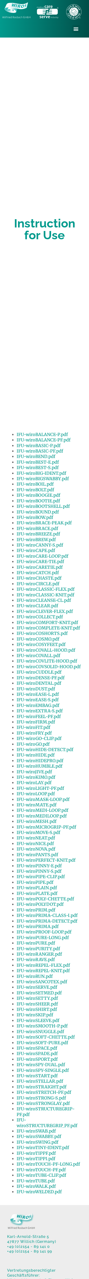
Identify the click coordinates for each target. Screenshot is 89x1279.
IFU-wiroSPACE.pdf (37, 1048)
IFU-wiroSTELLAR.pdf (40, 1081)
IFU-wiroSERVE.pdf (37, 987)
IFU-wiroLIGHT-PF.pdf (40, 788)
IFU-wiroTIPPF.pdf (36, 1153)
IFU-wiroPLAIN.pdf (37, 887)
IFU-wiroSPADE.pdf (37, 1053)
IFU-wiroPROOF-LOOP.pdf (44, 932)
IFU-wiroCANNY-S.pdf (40, 545)
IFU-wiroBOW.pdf (35, 517)
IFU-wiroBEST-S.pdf (38, 467)
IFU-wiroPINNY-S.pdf (39, 871)
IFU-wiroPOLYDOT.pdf (40, 904)
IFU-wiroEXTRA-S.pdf (40, 711)
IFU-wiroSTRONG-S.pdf (41, 1098)
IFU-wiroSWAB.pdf (36, 1131)
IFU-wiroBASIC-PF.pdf (40, 451)
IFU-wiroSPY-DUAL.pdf (41, 1064)
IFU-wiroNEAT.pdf (36, 838)
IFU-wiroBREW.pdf (36, 539)
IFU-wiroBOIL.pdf (35, 484)
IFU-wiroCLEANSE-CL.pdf (44, 600)
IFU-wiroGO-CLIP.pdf (39, 738)
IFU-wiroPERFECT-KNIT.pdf (46, 860)
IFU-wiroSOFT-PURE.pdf (42, 1042)
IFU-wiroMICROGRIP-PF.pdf (46, 827)
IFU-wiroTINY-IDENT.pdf (43, 1147)
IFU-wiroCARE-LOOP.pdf (42, 556)
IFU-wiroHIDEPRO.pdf (40, 760)
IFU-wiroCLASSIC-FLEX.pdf (46, 589)
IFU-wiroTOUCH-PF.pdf (41, 1169)
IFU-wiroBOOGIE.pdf (38, 495)
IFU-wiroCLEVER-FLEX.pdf (45, 611)
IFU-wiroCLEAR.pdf (37, 605)
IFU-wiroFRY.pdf (34, 733)
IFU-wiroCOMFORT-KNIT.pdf (47, 622)
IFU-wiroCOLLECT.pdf (40, 617)
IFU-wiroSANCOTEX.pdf (42, 981)
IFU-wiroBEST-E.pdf (38, 462)
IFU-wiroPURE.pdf (36, 943)
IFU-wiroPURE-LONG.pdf (43, 937)
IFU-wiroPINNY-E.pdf (39, 865)
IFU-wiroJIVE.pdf (34, 771)
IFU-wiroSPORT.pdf (37, 1059)
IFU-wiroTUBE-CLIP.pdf (41, 1175)
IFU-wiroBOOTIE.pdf (38, 501)
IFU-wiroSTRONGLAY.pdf (43, 1103)
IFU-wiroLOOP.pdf (36, 793)
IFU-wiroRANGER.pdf (39, 954)
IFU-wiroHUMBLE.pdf (39, 766)
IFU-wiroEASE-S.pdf (38, 699)
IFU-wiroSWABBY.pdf (39, 1136)
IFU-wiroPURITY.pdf (38, 948)
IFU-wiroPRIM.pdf (36, 910)
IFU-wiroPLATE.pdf (37, 893)
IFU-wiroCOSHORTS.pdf (42, 633)
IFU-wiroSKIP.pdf (35, 1015)
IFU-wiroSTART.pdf (37, 1075)
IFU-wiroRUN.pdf (35, 976)
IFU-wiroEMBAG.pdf (38, 705)
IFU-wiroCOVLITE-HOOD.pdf (47, 661)
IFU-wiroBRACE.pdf (37, 528)
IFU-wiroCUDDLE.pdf (39, 672)
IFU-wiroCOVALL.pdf (38, 655)
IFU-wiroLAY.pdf (34, 782)
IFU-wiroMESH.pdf (36, 821)
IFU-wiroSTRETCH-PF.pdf (44, 1092)
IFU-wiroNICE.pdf (35, 843)
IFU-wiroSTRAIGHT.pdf (41, 1087)
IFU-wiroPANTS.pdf (37, 854)
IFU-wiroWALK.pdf (36, 1186)
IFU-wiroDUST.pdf (36, 689)
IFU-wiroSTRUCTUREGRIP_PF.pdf (47, 1122)
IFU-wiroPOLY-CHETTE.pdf (45, 899)
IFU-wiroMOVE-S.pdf (38, 832)
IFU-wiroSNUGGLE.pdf (40, 1031)
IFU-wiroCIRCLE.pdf (38, 583)
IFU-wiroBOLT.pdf (35, 489)
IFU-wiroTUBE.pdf (36, 1181)
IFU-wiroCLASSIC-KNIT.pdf (45, 595)
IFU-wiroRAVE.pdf (36, 959)
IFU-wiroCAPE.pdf (36, 550)
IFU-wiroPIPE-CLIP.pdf (41, 876)
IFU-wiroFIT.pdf (33, 727)
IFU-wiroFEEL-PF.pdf (39, 716)
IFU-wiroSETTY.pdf (37, 998)
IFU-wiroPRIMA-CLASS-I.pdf (47, 915)
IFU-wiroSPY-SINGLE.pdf (43, 1070)
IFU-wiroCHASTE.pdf (39, 578)
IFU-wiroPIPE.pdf (35, 882)
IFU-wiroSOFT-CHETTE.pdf (46, 1037)
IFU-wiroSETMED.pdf (39, 993)
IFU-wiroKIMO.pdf (36, 777)
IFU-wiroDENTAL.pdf (39, 683)
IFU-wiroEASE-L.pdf (38, 694)
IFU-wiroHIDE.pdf (36, 755)
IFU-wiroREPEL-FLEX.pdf (43, 965)
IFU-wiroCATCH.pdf (38, 572)
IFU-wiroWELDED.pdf (39, 1191)
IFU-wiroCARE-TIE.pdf (40, 561)
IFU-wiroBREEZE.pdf (38, 534)
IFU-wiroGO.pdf (33, 744)
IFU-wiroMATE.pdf (36, 805)
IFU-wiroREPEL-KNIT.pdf (43, 970)
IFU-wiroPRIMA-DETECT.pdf (47, 921)
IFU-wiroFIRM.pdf (36, 722)
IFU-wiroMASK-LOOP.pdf (43, 799)
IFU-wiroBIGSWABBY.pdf (43, 478)
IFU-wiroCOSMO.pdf (38, 639)
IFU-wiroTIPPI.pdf (36, 1158)
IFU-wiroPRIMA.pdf (38, 926)
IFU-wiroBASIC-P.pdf (39, 445)
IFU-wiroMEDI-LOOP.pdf (42, 810)
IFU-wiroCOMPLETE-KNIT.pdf (48, 628)
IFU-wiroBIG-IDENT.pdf (41, 473)
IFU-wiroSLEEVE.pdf (38, 1020)
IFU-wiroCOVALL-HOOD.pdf (46, 650)
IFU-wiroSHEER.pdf (37, 1004)
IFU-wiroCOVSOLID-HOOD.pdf (49, 666)
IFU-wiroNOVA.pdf (36, 849)
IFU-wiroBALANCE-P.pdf (42, 434)
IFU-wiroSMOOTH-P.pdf (42, 1026)
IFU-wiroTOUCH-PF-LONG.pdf (48, 1164)
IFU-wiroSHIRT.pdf (37, 1009)
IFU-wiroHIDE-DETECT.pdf (45, 749)
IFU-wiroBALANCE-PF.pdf (43, 440)
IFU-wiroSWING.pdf (37, 1142)
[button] (76, 29)
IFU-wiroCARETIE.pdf (40, 567)
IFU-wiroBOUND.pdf (38, 512)
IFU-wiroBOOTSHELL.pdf (43, 506)
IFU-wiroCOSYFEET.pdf (41, 644)
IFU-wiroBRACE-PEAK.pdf (44, 523)
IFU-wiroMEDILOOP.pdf (42, 816)
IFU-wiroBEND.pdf (36, 456)
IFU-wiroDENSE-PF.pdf (41, 677)
